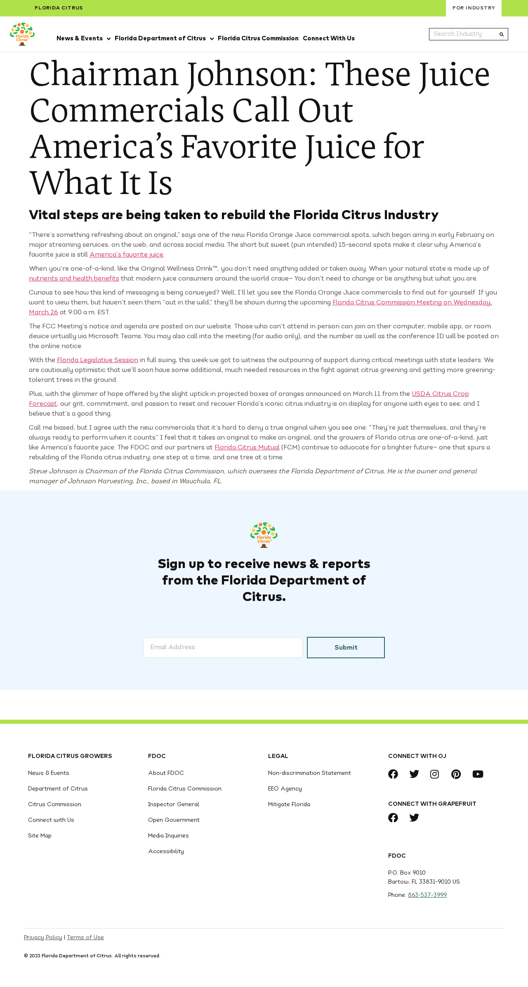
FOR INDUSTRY (474, 8)
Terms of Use (85, 938)
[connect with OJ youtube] (479, 774)
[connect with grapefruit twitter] (416, 818)
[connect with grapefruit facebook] (395, 818)
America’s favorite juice (126, 255)
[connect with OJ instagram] (437, 774)
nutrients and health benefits (74, 279)
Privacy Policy (43, 938)
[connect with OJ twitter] (416, 774)
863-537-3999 (427, 895)
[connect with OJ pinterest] (458, 774)
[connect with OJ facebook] (395, 774)
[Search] (501, 34)
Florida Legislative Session (97, 360)
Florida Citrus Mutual (247, 447)
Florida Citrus (59, 8)
